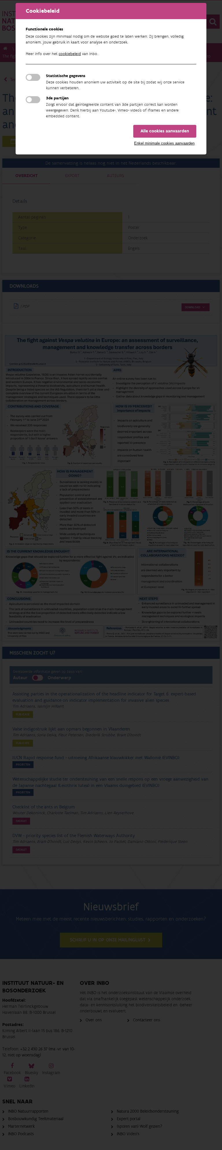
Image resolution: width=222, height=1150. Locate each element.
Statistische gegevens (65, 76)
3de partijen (57, 98)
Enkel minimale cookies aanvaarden (164, 143)
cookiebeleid (70, 54)
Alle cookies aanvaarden (164, 131)
